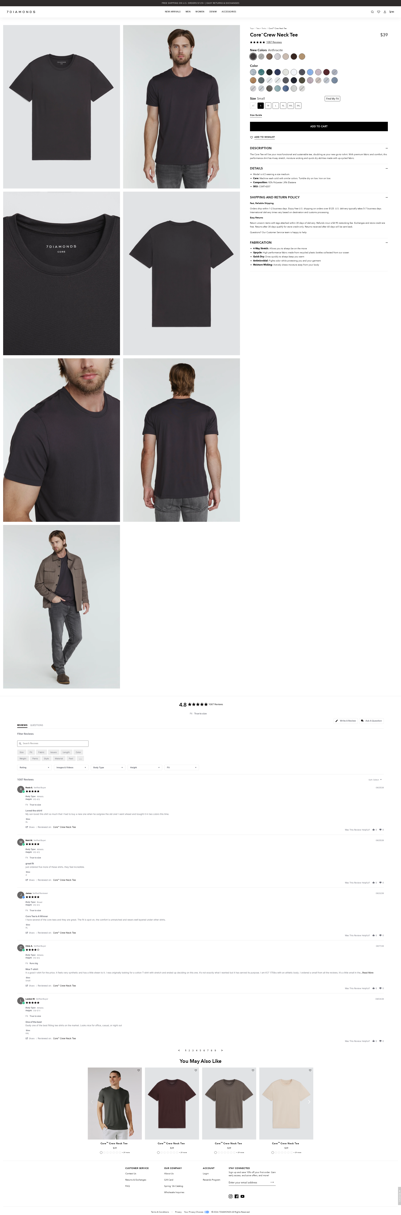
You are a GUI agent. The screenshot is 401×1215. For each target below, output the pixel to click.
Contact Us (130, 1173)
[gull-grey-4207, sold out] (253, 88)
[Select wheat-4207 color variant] (272, 1152)
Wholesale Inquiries (174, 1192)
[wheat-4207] (286, 56)
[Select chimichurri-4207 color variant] (101, 1152)
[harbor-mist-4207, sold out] (261, 88)
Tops (252, 28)
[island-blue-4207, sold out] (334, 72)
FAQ (127, 1186)
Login (206, 1173)
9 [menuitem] (215, 1050)
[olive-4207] (302, 80)
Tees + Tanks (261, 28)
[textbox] (383, 781)
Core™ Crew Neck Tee (64, 827)
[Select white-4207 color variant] (120, 1152)
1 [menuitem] (185, 1050)
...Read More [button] (366, 972)
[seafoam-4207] (277, 88)
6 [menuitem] (204, 1050)
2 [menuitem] (189, 1050)
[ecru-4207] (294, 88)
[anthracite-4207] (253, 56)
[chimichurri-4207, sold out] (261, 56)
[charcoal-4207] (302, 72)
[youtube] (242, 1196)
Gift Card (168, 1179)
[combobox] (34, 767)
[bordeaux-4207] (294, 56)
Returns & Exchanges (135, 1179)
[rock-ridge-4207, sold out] (302, 88)
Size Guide (256, 115)
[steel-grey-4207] (269, 88)
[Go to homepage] (21, 12)
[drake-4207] (261, 80)
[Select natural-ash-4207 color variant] (117, 1152)
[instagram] (230, 1196)
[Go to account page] (385, 12)
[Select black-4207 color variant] (110, 1152)
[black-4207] (269, 72)
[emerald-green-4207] (261, 72)
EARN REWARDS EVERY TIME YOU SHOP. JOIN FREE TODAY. (200, 3)
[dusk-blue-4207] (253, 72)
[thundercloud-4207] (334, 80)
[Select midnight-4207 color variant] (113, 1152)
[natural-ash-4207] (286, 72)
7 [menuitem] (207, 1050)
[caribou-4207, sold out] (318, 80)
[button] (80, 758)
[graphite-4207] (286, 80)
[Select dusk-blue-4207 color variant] (104, 1152)
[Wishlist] (378, 12)
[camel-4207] (302, 56)
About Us (169, 1173)
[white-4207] (294, 72)
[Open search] (372, 12)
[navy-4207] (294, 80)
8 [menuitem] (211, 1050)
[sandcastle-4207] (253, 80)
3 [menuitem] (193, 1050)
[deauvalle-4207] (310, 80)
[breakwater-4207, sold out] (269, 80)
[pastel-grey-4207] (277, 56)
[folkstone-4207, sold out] (326, 80)
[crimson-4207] (326, 72)
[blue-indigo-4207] (286, 88)
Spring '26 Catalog (173, 1186)
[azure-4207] (310, 72)
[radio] (21, 752)
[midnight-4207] (277, 72)
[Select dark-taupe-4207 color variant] (215, 1152)
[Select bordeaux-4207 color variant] (158, 1152)
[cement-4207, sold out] (277, 80)
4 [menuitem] (196, 1050)
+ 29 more (126, 1152)
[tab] (346, 721)
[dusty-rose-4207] (318, 72)
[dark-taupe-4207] (269, 56)
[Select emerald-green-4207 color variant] (107, 1152)
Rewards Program (211, 1179)
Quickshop (115, 1132)
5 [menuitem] (200, 1050)
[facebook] (236, 1196)
